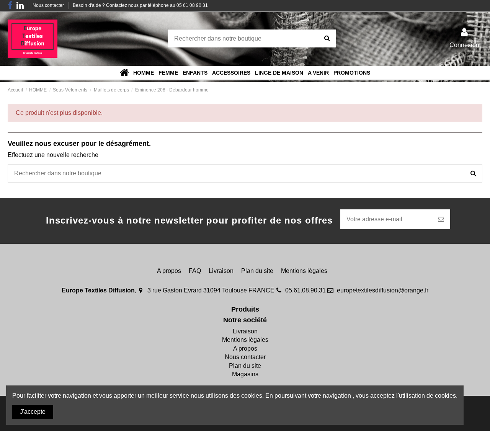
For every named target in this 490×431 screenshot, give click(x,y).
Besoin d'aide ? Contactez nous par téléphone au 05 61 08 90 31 (140, 5)
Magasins (245, 374)
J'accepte (33, 411)
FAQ (195, 271)
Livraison (221, 271)
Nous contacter (49, 5)
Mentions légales (304, 271)
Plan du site (257, 271)
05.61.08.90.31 (305, 290)
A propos (169, 271)
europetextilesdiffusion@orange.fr (382, 290)
